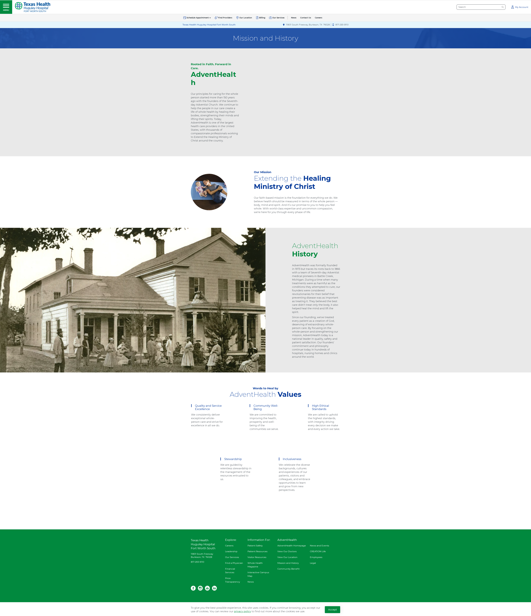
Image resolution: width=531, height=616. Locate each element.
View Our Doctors (287, 551)
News (251, 581)
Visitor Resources (257, 557)
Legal (313, 563)
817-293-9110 (197, 562)
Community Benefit (288, 569)
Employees (316, 557)
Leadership (231, 551)
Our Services (232, 557)
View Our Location (287, 557)
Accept (332, 609)
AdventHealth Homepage (291, 545)
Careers (229, 545)
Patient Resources (257, 551)
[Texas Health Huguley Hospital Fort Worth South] (32, 6)
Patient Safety (255, 545)
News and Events (319, 545)
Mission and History (288, 563)
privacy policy (242, 611)
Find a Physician (234, 563)
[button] (6, 7)
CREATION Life (318, 551)
